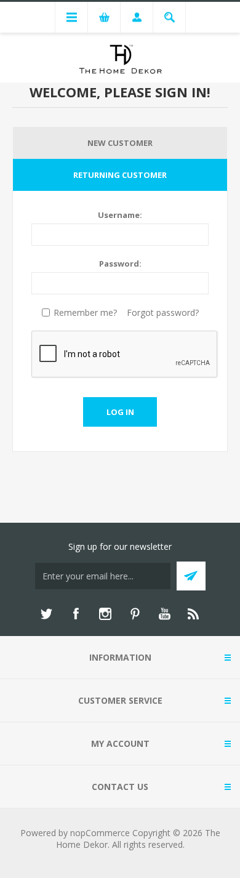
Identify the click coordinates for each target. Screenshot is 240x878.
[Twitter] (46, 614)
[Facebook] (76, 614)
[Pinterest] (135, 614)
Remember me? (85, 312)
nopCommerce (100, 833)
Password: (120, 263)
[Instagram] (105, 614)
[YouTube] (164, 614)
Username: (120, 214)
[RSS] (194, 614)
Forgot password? (163, 312)
